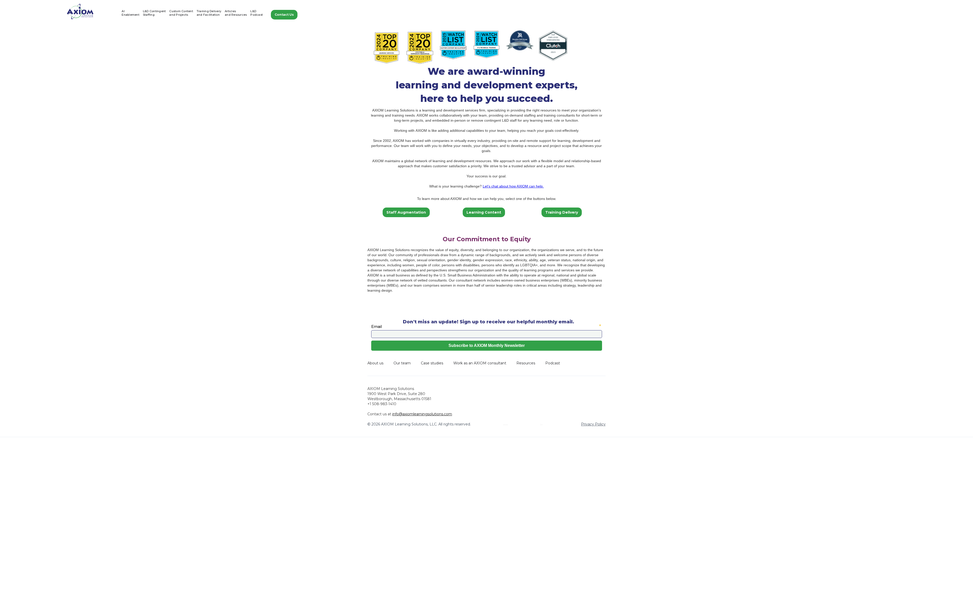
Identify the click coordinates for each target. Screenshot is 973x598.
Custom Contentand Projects (181, 12)
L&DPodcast (256, 12)
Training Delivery (561, 212)
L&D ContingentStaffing (154, 12)
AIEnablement (130, 12)
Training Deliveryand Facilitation (209, 12)
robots (505, 424)
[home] (80, 11)
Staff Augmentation (406, 212)
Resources (525, 363)
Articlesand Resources (236, 12)
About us (375, 363)
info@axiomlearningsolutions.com (422, 414)
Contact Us (284, 14)
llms (541, 424)
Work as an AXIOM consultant (479, 363)
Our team (402, 363)
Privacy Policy (593, 424)
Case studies (432, 363)
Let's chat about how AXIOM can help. (513, 186)
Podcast (552, 363)
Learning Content (483, 212)
